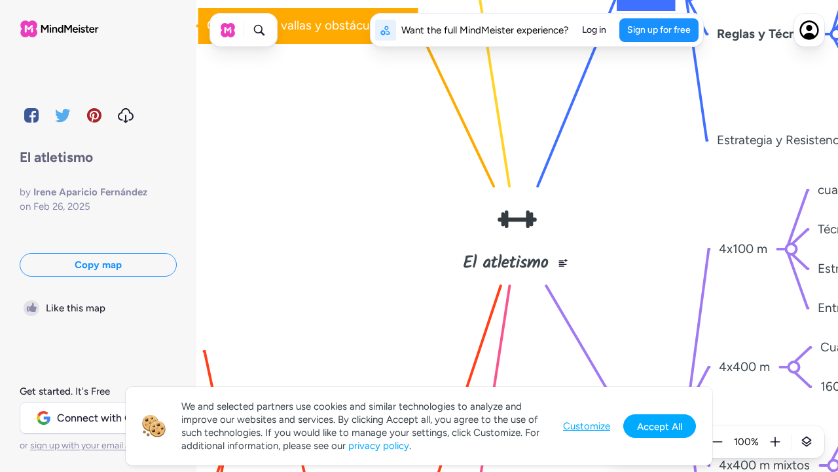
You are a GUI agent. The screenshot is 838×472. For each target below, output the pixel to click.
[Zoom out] (717, 442)
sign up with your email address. (95, 445)
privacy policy (378, 446)
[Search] (259, 30)
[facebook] (31, 115)
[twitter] (63, 115)
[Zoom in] (775, 442)
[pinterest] (94, 115)
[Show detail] (806, 442)
